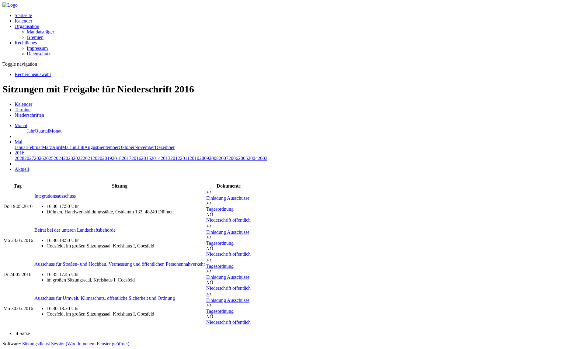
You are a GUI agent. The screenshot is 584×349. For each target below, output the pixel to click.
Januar (21, 147)
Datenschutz (38, 53)
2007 (223, 158)
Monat (55, 130)
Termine (22, 109)
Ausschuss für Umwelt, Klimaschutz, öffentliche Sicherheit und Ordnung (104, 298)
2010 (194, 158)
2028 (19, 158)
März (47, 147)
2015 (146, 158)
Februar (34, 147)
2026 (39, 158)
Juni (74, 147)
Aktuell (22, 169)
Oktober (126, 147)
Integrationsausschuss (55, 196)
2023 (68, 158)
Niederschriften (29, 115)
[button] (27, 26)
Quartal (42, 130)
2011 (184, 158)
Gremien (35, 37)
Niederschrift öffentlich (228, 220)
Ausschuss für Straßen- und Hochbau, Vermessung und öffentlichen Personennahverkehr (119, 264)
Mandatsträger (40, 31)
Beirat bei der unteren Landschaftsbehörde (75, 230)
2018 (117, 158)
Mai (66, 147)
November (144, 147)
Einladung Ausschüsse (227, 198)
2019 (107, 158)
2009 (204, 158)
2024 (58, 158)
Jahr (31, 130)
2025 (49, 158)
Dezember (165, 147)
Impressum (37, 48)
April (57, 147)
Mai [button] (18, 141)
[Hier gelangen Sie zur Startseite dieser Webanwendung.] (10, 5)
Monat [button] (21, 125)
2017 (126, 158)
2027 (29, 158)
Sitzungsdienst (75, 343)
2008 (214, 158)
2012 (175, 158)
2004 (253, 158)
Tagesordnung (220, 209)
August (91, 147)
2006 (233, 158)
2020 (97, 158)
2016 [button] (19, 152)
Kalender (23, 20)
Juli (81, 147)
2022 (78, 158)
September (108, 147)
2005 (243, 158)
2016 (136, 158)
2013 (165, 158)
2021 (87, 158)
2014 (156, 158)
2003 (262, 158)
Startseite (23, 15)
